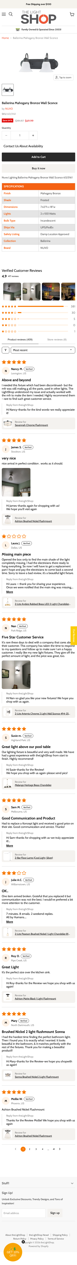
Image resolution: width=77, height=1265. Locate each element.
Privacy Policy (37, 1238)
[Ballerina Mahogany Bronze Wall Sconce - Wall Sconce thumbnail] (7, 90)
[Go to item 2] (31, 291)
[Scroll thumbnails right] (71, 291)
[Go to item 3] (51, 291)
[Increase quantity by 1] (33, 135)
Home (5, 38)
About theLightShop (15, 1234)
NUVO (9, 108)
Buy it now (38, 168)
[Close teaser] (23, 1242)
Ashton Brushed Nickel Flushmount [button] (33, 521)
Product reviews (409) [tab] (20, 339)
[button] (38, 306)
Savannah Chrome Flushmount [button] (31, 425)
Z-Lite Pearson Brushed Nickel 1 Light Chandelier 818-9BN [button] (43, 933)
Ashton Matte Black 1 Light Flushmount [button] (35, 998)
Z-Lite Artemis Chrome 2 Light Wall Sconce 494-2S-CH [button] (42, 713)
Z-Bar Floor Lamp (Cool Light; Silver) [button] (34, 857)
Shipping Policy (60, 1234)
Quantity (6, 128)
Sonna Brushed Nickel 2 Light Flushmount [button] (37, 1076)
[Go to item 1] (12, 291)
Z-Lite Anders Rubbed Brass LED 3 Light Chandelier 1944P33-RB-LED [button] (42, 604)
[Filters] (5, 350)
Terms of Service (56, 1238)
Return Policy (19, 1238)
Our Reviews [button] (74, 635)
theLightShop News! (39, 1234)
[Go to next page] (61, 1149)
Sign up (55, 1213)
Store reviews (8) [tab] (57, 339)
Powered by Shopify (39, 1246)
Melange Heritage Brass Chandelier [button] (33, 785)
